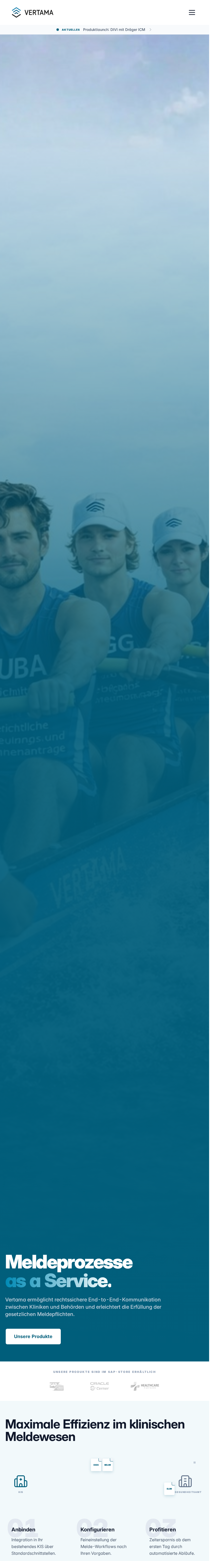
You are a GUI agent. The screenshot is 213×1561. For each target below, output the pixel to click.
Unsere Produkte (33, 1336)
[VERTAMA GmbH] (32, 12)
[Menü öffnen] (192, 12)
